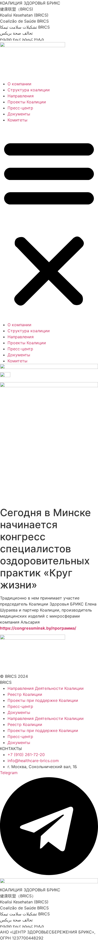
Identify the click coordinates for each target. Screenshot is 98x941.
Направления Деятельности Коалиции (46, 688)
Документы (19, 113)
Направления (21, 95)
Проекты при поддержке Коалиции (43, 700)
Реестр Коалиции (25, 694)
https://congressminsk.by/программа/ (38, 628)
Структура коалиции (29, 89)
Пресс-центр (20, 107)
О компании (19, 83)
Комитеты (17, 119)
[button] (49, 222)
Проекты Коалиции (27, 101)
